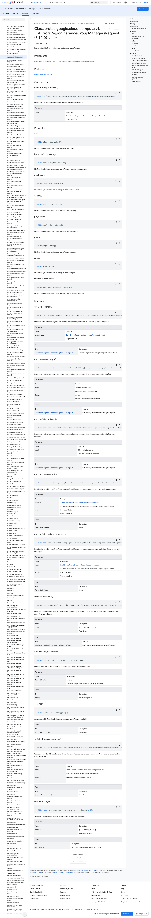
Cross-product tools (55, 2)
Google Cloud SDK (15, 8)
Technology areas (35, 2)
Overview (5, 13)
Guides (15, 13)
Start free (142, 9)
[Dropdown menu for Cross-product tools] (65, 2)
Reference (25, 13)
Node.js (31, 8)
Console (118, 2)
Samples (36, 13)
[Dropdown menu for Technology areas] (43, 2)
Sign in (146, 2)
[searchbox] (13, 19)
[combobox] (100, 2)
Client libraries (44, 8)
